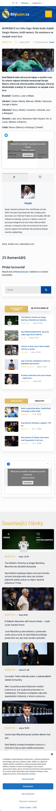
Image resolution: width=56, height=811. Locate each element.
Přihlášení (25, 3)
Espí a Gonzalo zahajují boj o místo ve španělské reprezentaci (35, 362)
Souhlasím (28, 786)
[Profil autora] (15, 177)
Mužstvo (7, 42)
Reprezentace (27, 367)
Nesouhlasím (28, 794)
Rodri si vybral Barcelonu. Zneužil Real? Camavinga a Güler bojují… (36, 409)
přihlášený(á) (19, 271)
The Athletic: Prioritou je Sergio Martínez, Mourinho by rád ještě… (34, 318)
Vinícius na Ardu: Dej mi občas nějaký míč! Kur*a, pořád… (35, 347)
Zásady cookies (25, 807)
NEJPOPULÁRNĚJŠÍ (39, 308)
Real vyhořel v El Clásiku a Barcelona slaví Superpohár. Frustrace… (35, 438)
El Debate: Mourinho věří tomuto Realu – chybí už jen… (36, 376)
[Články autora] (41, 177)
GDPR (35, 807)
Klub (23, 338)
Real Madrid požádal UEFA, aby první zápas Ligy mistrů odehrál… (35, 333)
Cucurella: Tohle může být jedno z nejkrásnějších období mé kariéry (28, 678)
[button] (52, 754)
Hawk (51, 42)
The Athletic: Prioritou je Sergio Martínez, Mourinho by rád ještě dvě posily (25, 564)
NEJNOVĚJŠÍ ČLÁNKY (16, 309)
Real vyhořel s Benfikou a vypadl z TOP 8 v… (36, 424)
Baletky (24, 414)
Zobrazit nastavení (28, 801)
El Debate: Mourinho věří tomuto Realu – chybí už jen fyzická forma (27, 623)
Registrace (36, 3)
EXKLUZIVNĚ (16, 401)
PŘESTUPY (39, 401)
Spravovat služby (28, 779)
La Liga (24, 352)
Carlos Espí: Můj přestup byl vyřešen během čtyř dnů (27, 736)
